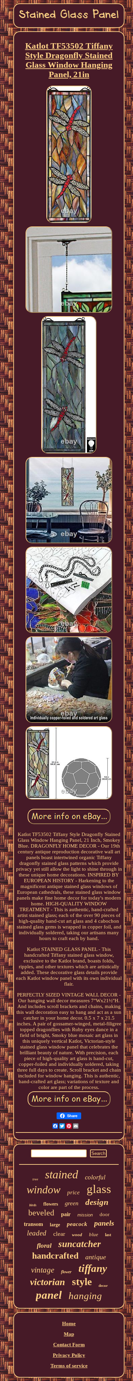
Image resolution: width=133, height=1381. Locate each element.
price (73, 1192)
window (43, 1189)
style (82, 1281)
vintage (42, 1270)
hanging (85, 1295)
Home (69, 1323)
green (71, 1203)
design (96, 1202)
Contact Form (69, 1344)
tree (35, 1179)
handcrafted (55, 1256)
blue (93, 1234)
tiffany (92, 1268)
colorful (95, 1177)
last (108, 1234)
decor (103, 1285)
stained (61, 1174)
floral (44, 1245)
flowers (50, 1204)
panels (104, 1223)
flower (66, 1271)
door (104, 1214)
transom (33, 1224)
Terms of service (69, 1365)
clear (59, 1233)
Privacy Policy (69, 1355)
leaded (36, 1233)
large (55, 1224)
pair (66, 1214)
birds (32, 1205)
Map (69, 1334)
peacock (77, 1224)
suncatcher (79, 1244)
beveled (41, 1212)
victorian (47, 1282)
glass (99, 1189)
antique (95, 1257)
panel (49, 1295)
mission (85, 1214)
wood (77, 1234)
